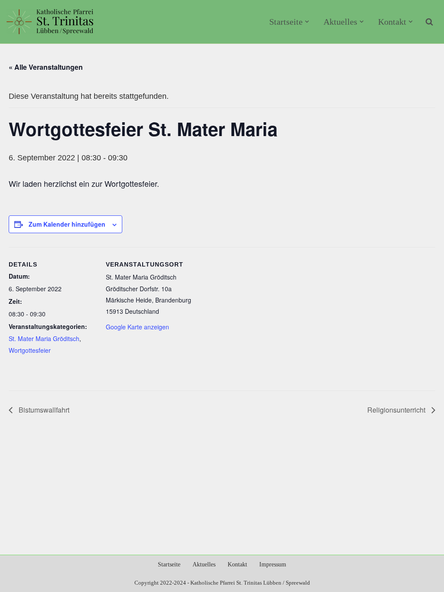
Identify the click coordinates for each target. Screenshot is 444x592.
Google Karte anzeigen (137, 326)
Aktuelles (204, 564)
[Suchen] (429, 22)
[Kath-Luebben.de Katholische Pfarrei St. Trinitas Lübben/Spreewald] (50, 21)
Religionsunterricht (397, 410)
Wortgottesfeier (30, 350)
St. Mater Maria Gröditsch (44, 338)
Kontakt (237, 564)
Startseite (169, 564)
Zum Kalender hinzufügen (67, 224)
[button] (307, 22)
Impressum (272, 564)
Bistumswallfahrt (43, 410)
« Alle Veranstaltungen (46, 67)
